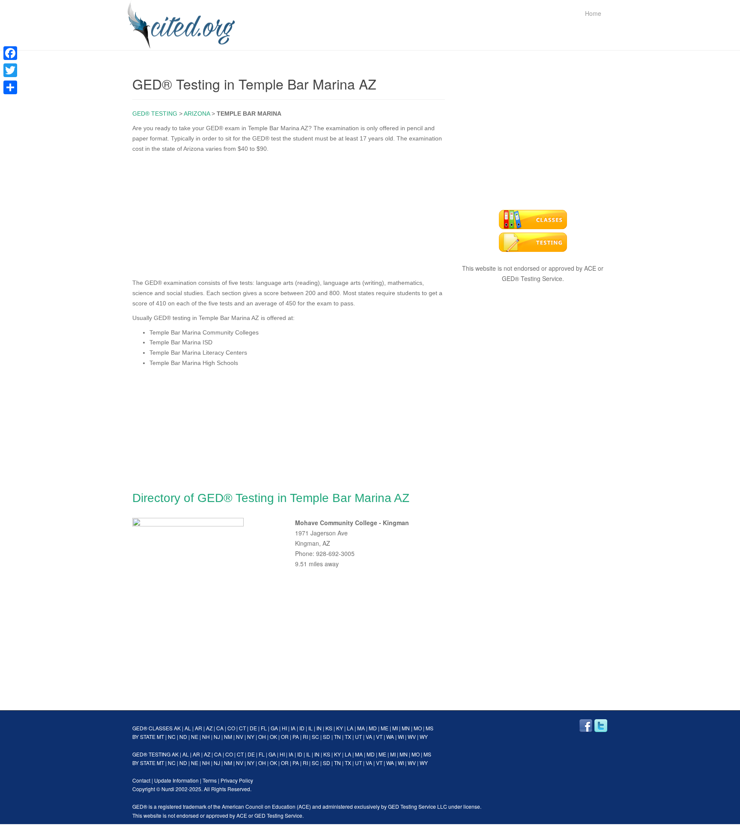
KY (339, 728)
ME (384, 728)
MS (429, 728)
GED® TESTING (154, 113)
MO (418, 728)
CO (231, 728)
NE (194, 736)
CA (220, 728)
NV (239, 736)
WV (412, 736)
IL (310, 728)
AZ (209, 728)
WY (424, 736)
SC (315, 736)
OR (285, 736)
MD (373, 728)
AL (188, 728)
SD (326, 736)
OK (273, 736)
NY (250, 736)
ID (301, 728)
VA (369, 736)
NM (228, 736)
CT (242, 728)
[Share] (10, 87)
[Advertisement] (288, 214)
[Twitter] (10, 70)
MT (160, 736)
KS (328, 728)
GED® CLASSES (152, 728)
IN (319, 728)
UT (358, 736)
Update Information (176, 780)
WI (401, 736)
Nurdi (167, 788)
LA (350, 728)
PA (295, 736)
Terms (210, 780)
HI (284, 728)
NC (172, 736)
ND (183, 736)
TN (337, 736)
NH (206, 736)
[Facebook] (10, 53)
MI (395, 728)
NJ (217, 736)
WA (390, 736)
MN (406, 728)
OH (262, 736)
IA (293, 728)
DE (253, 728)
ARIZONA (197, 113)
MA (361, 728)
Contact (141, 780)
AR (198, 728)
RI (305, 736)
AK (177, 728)
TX (348, 736)
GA (274, 728)
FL (264, 728)
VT (379, 736)
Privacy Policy (237, 780)
